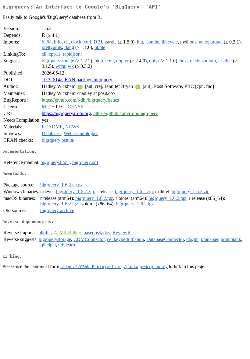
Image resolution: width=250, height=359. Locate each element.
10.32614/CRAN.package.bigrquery (77, 79)
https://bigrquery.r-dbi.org (66, 113)
